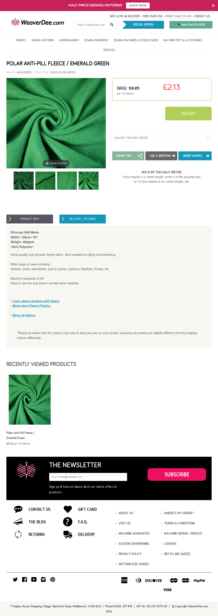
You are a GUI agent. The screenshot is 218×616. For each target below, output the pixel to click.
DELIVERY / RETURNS (82, 219)
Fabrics (21, 40)
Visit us (125, 523)
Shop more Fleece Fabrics (31, 305)
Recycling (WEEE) (177, 554)
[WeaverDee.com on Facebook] (24, 580)
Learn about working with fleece (36, 301)
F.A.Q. (82, 521)
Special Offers (143, 24)
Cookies (170, 543)
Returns (37, 534)
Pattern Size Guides (134, 564)
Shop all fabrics (24, 315)
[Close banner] (213, 5)
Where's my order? (179, 513)
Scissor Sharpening (134, 543)
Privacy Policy (130, 554)
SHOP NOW (138, 5)
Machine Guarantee (134, 533)
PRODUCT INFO (30, 219)
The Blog (37, 521)
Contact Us (39, 509)
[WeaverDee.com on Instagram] (43, 580)
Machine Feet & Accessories (183, 40)
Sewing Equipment (96, 40)
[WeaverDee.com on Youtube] (34, 580)
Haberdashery (69, 40)
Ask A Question (160, 155)
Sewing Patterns (42, 40)
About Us (126, 513)
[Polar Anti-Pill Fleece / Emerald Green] (24, 180)
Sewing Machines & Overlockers (136, 40)
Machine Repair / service (183, 533)
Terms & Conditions (179, 523)
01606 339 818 (182, 16)
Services (109, 50)
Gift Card (87, 509)
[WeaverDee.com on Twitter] (15, 580)
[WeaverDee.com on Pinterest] (52, 580)
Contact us (202, 16)
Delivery (86, 534)
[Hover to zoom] (56, 123)
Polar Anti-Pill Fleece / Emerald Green (20, 435)
